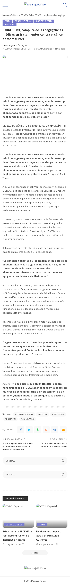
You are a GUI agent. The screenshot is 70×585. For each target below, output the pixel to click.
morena (43, 414)
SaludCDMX (28, 419)
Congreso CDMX (23, 21)
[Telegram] (54, 429)
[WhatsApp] (37, 429)
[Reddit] (46, 429)
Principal (9, 24)
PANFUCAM (59, 414)
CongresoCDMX (24, 414)
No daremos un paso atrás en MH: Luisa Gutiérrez (48, 535)
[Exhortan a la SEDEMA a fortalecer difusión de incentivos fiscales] (18, 516)
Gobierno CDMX (44, 21)
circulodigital (9, 45)
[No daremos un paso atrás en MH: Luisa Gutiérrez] (51, 516)
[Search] (64, 5)
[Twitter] (29, 429)
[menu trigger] (7, 5)
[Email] (63, 429)
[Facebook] (20, 429)
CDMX (7, 21)
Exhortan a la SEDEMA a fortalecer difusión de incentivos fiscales (17, 535)
